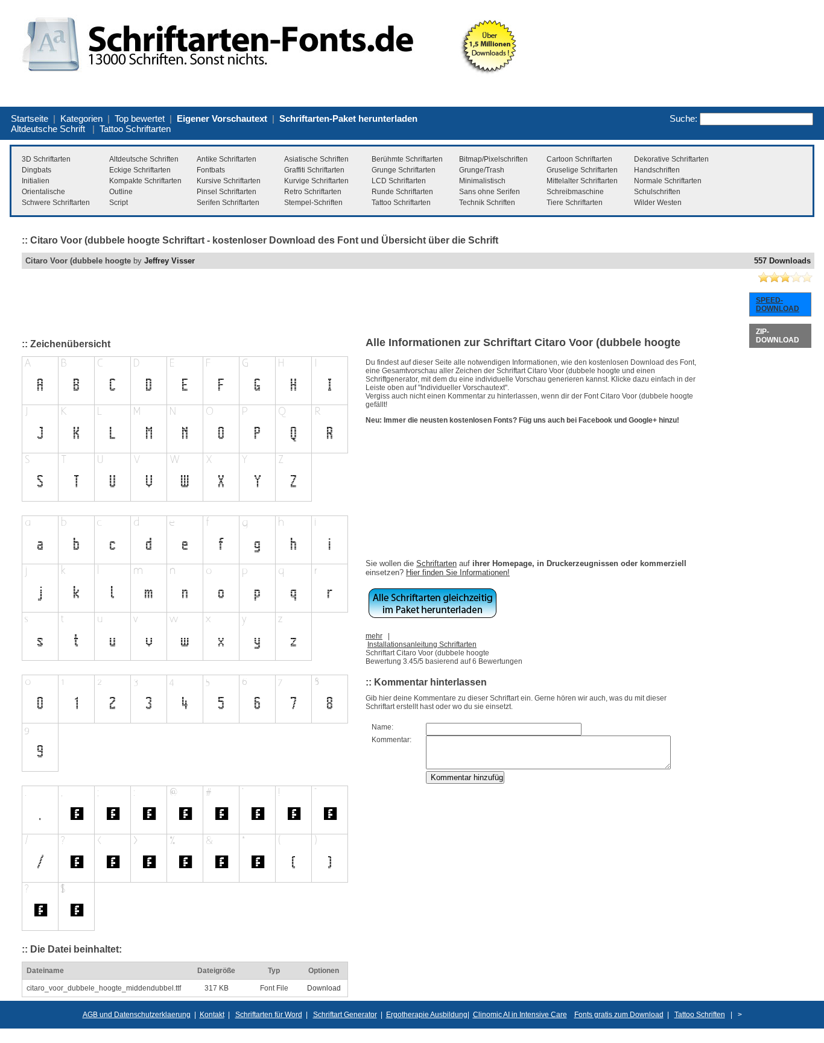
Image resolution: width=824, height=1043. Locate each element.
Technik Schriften (487, 202)
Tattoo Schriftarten (135, 129)
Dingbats (36, 170)
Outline (121, 191)
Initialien (35, 181)
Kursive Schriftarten (229, 181)
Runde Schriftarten (402, 191)
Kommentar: (391, 740)
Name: (382, 727)
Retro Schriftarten (312, 191)
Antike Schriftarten (226, 159)
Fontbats (211, 170)
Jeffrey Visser (169, 260)
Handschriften (657, 170)
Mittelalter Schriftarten (582, 181)
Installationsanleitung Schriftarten (422, 644)
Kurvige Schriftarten (316, 181)
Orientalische (43, 191)
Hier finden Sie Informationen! (458, 572)
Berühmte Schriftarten (407, 159)
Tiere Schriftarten (575, 202)
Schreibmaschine (575, 191)
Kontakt (212, 1014)
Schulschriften (657, 191)
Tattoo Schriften (699, 1014)
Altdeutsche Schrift (48, 129)
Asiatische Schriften (316, 159)
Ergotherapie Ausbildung (426, 1014)
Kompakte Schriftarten (145, 181)
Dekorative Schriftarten (671, 159)
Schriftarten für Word (268, 1014)
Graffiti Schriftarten (314, 170)
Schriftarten (436, 563)
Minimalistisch (482, 181)
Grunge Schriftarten (404, 170)
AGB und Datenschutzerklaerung (137, 1014)
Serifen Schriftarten (228, 202)
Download (324, 988)
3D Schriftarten (46, 159)
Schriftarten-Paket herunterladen (348, 118)
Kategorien (81, 118)
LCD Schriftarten (399, 181)
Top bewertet (140, 118)
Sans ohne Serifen (489, 191)
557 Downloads (782, 260)
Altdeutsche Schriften (144, 159)
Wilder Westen (658, 202)
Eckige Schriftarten (140, 170)
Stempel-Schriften (313, 202)
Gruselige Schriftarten (582, 170)
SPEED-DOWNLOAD (777, 304)
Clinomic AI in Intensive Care (520, 1014)
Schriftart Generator (345, 1014)
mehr (374, 636)
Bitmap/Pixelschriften (493, 159)
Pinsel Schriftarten (226, 191)
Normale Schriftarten (668, 181)
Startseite (29, 118)
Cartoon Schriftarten (579, 159)
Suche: (683, 118)
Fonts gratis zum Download (619, 1014)
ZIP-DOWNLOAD (777, 335)
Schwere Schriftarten (56, 202)
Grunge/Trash (481, 170)
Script (118, 202)
